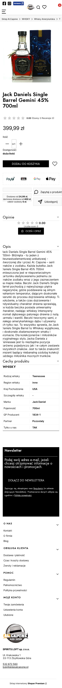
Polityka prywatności (15, 590)
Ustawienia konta (13, 609)
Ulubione (8, 614)
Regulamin (38, 488)
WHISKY (26, 19)
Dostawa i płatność (14, 555)
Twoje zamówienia (13, 604)
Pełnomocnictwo (12, 585)
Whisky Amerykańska (44, 19)
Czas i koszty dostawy (16, 560)
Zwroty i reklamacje (14, 565)
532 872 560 (10, 663)
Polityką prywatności (23, 495)
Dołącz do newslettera (26, 480)
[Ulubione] (44, 7)
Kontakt (7, 530)
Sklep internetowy (27, 683)
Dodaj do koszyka (26, 164)
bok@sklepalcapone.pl (15, 666)
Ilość (5, 136)
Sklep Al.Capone (10, 19)
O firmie (7, 535)
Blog (5, 540)
